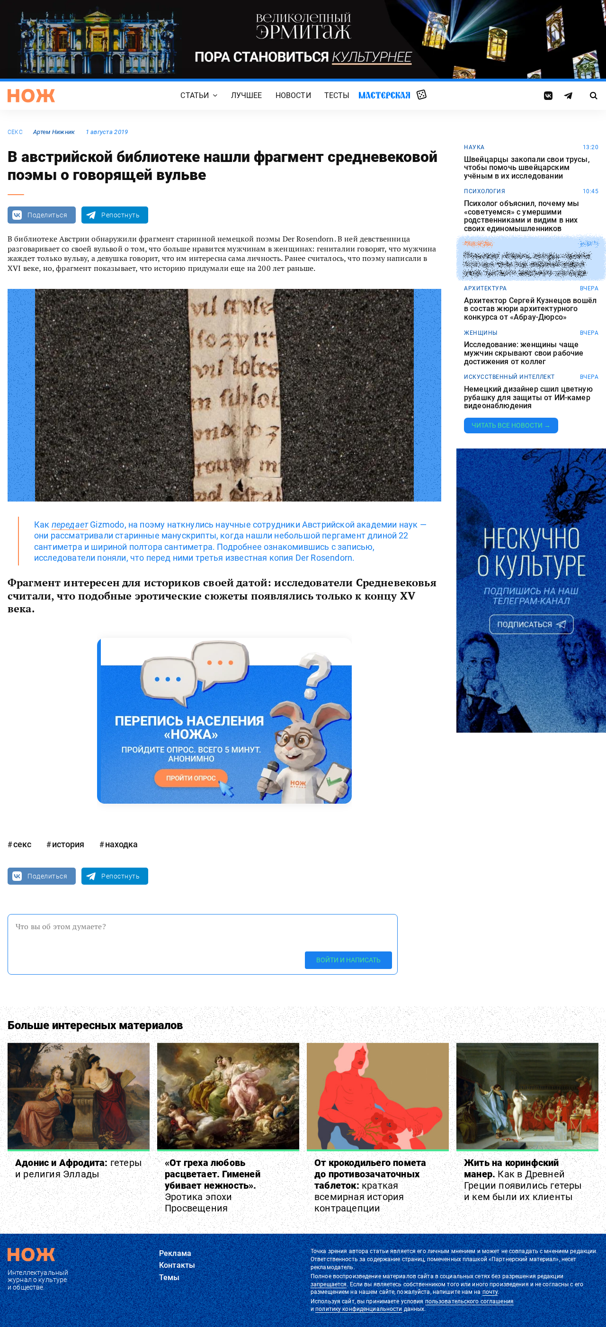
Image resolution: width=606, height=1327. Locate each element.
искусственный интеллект (509, 377)
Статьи (194, 95)
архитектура (485, 288)
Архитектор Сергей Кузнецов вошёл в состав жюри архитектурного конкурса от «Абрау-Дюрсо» (530, 309)
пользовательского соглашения (469, 1301)
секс (15, 132)
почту (490, 1292)
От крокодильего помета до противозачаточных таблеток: (370, 1185)
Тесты (337, 95)
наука (474, 147)
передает (70, 524)
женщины (481, 333)
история (68, 844)
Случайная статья (422, 95)
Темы (169, 1277)
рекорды (478, 244)
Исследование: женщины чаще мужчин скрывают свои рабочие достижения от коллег (523, 353)
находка (121, 844)
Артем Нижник (54, 131)
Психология (484, 191)
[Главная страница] (31, 96)
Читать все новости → (511, 425)
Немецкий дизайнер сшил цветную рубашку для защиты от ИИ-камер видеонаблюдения (528, 397)
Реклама (175, 1253)
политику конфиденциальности (358, 1309)
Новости (293, 95)
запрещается (329, 1284)
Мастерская (384, 95)
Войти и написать (348, 960)
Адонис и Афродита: (78, 1168)
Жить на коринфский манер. (523, 1179)
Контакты (177, 1265)
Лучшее (246, 95)
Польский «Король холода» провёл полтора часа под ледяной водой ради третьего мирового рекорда (527, 264)
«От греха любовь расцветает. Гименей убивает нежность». (212, 1185)
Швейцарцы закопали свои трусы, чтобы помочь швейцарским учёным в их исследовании (527, 167)
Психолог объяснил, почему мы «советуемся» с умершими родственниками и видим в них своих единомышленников (521, 216)
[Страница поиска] (593, 95)
